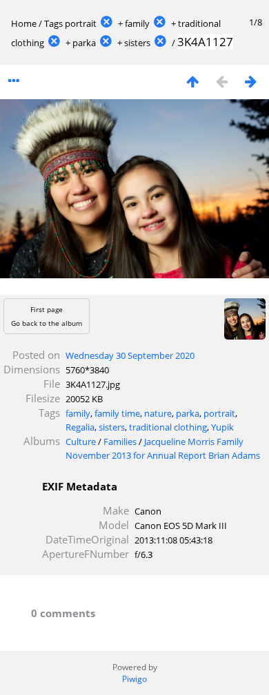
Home (24, 23)
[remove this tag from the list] (106, 23)
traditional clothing (168, 427)
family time (117, 413)
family (137, 23)
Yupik (222, 427)
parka (84, 43)
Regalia (80, 427)
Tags (53, 23)
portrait (81, 23)
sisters (137, 43)
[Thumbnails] (192, 81)
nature (158, 413)
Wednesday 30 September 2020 (130, 355)
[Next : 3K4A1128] (250, 81)
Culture (81, 441)
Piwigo (134, 679)
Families (120, 441)
